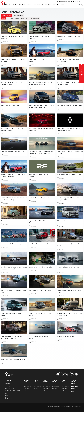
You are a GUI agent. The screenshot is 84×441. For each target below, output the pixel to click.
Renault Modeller (46, 384)
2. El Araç (44, 4)
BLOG (58, 1)
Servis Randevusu (27, 386)
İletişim (6, 395)
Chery (27, 18)
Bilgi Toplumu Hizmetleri (9, 398)
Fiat (12, 18)
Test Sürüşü (7, 385)
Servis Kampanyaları (18, 15)
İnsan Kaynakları (8, 391)
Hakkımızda (7, 383)
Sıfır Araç (15, 4)
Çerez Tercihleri (8, 397)
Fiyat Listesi (60, 4)
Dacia (22, 18)
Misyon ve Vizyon (8, 386)
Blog (6, 393)
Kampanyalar (37, 4)
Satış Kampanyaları (6, 15)
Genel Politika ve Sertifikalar (10, 388)
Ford (8, 18)
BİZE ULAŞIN (65, 1)
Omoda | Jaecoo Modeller (74, 387)
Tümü (3, 18)
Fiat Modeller (36, 384)
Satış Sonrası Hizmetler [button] (25, 4)
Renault (17, 18)
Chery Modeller (65, 384)
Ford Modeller (27, 384)
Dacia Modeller (55, 384)
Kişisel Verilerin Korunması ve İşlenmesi (12, 390)
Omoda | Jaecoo (35, 18)
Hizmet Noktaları (52, 4)
